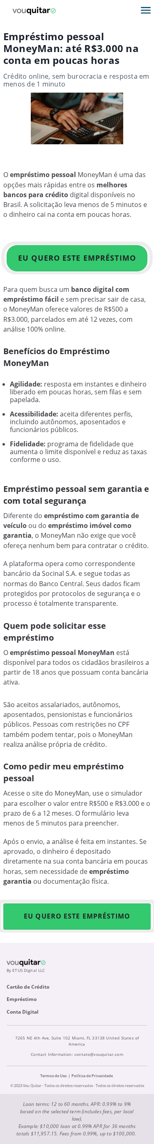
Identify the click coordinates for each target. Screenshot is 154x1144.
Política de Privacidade (92, 1075)
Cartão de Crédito (28, 986)
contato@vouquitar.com (98, 1054)
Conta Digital (23, 1011)
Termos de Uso (53, 1075)
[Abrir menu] (146, 10)
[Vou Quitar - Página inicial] (34, 10)
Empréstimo (22, 999)
